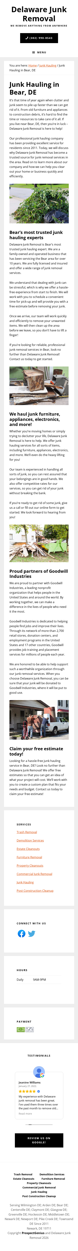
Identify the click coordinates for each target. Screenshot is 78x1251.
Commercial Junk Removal (34, 874)
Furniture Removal (29, 857)
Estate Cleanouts (28, 849)
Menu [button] (41, 52)
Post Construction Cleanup (35, 891)
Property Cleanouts (30, 866)
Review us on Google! (39, 1140)
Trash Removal (27, 832)
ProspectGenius (33, 1233)
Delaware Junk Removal (39, 13)
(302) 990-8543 (41, 38)
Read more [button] (25, 1113)
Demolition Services (30, 840)
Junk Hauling (25, 882)
